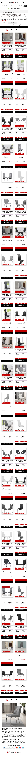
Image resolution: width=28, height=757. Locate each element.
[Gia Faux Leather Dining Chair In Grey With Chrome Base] (21, 592)
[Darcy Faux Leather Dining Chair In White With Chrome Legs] (21, 398)
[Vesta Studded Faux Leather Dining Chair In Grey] (21, 149)
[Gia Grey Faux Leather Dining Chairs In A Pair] (7, 453)
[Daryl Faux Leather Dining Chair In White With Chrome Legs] (21, 426)
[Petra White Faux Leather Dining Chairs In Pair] (7, 536)
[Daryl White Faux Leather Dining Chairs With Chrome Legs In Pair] (7, 481)
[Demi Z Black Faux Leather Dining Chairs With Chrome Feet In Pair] (7, 121)
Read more (4, 744)
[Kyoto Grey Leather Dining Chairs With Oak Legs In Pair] (7, 592)
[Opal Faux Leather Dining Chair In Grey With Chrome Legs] (7, 398)
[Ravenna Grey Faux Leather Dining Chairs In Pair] (7, 66)
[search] (25, 6)
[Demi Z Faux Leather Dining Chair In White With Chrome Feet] (21, 177)
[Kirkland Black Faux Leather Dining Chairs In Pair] (7, 675)
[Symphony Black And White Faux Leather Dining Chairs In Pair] (7, 232)
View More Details (7, 56)
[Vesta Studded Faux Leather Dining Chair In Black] (21, 342)
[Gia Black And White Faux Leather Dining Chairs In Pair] (21, 232)
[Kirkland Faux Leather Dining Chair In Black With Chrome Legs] (21, 619)
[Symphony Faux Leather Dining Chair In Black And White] (21, 38)
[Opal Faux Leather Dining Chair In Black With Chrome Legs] (21, 509)
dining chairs (7, 732)
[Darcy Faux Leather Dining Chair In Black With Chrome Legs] (7, 564)
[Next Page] (21, 29)
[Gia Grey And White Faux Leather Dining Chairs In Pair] (7, 149)
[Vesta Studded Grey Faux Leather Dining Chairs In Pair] (7, 177)
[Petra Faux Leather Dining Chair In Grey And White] (21, 647)
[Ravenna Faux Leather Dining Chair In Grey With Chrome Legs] (7, 287)
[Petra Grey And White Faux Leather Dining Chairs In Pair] (7, 343)
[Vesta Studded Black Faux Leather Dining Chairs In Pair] (21, 481)
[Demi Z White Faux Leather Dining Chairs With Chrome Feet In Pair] (21, 94)
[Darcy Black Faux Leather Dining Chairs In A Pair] (21, 453)
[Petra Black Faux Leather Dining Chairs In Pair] (21, 564)
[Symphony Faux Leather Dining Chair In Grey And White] (21, 287)
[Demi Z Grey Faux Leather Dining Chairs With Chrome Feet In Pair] (21, 204)
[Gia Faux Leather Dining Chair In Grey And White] (7, 426)
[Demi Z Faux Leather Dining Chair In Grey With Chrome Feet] (21, 536)
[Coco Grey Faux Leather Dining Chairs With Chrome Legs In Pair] (7, 619)
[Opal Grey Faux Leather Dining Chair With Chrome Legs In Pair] (7, 260)
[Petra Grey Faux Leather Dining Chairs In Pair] (7, 509)
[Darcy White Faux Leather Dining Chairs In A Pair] (21, 370)
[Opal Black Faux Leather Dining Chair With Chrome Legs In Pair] (21, 315)
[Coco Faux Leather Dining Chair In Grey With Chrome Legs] (21, 675)
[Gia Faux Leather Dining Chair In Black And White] (7, 370)
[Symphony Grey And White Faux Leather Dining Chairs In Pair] (7, 38)
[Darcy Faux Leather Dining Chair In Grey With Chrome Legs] (7, 204)
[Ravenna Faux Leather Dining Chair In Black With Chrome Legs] (7, 315)
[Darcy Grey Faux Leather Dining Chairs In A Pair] (21, 121)
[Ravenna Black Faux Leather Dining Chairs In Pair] (7, 94)
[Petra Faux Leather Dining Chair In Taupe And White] (7, 647)
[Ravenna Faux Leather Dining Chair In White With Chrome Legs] (21, 66)
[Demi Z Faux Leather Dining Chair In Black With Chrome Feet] (21, 260)
